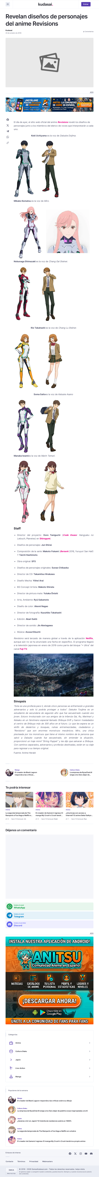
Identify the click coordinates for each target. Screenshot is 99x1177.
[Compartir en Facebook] (8, 119)
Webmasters (47, 1161)
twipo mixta (80, 1169)
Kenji (55, 819)
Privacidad (33, 1161)
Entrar (85, 4)
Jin (25, 819)
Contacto (9, 1161)
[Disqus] (49, 866)
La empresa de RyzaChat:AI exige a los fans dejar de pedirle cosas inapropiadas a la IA (81, 776)
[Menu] (8, 4)
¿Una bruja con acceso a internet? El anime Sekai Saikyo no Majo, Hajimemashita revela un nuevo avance (78, 816)
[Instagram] (80, 1153)
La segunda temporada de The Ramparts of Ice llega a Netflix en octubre (19, 815)
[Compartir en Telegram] (8, 131)
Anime (8, 810)
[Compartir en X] (8, 125)
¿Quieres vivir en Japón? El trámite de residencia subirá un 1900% (44, 1121)
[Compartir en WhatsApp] (8, 137)
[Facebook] (70, 1153)
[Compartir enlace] (8, 143)
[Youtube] (86, 1153)
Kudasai (9, 30)
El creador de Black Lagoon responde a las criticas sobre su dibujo (26, 774)
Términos (21, 1161)
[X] (75, 1153)
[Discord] (91, 1153)
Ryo (85, 819)
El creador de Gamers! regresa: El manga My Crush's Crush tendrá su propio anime (49, 815)
